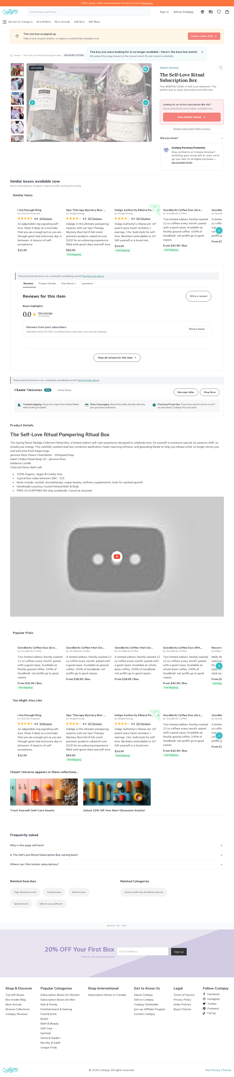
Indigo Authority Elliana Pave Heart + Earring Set (137, 210)
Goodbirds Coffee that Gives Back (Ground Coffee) (89, 647)
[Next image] (145, 102)
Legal (178, 988)
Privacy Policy (182, 999)
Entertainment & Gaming (56, 1009)
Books (44, 1018)
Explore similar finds (202, 36)
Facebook (212, 994)
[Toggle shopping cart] (227, 12)
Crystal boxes (54, 892)
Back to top (117, 926)
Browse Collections (17, 1009)
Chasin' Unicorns (169, 67)
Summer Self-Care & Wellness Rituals (144, 892)
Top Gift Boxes (14, 994)
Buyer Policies (182, 1009)
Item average (45, 313)
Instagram (212, 999)
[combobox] (88, 12)
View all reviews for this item (115, 357)
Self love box (78, 892)
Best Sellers (44, 21)
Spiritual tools (21, 903)
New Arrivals (62, 21)
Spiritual (45, 1033)
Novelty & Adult (50, 1042)
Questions (87, 283)
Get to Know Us (147, 988)
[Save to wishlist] (221, 68)
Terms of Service (184, 994)
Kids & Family (48, 1004)
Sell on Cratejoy (184, 12)
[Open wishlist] (219, 12)
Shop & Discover (18, 988)
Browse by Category (21, 21)
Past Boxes (68, 283)
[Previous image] (32, 102)
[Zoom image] (145, 69)
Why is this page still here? (27, 845)
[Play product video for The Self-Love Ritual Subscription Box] (117, 557)
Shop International (103, 988)
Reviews (28, 283)
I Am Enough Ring (29, 210)
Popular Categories (56, 988)
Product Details (47, 283)
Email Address (128, 951)
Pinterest (211, 1008)
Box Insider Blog (15, 999)
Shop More (210, 392)
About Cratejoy (143, 994)
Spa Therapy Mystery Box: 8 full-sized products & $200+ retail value (89, 210)
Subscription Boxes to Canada (107, 994)
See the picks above (88, 380)
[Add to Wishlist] (59, 208)
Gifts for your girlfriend (50, 903)
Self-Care (46, 1028)
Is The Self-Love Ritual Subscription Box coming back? (44, 854)
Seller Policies (182, 1004)
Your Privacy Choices (218, 1070)
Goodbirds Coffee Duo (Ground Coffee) (186, 210)
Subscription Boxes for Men (57, 999)
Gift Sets (79, 21)
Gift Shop (94, 21)
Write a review (197, 329)
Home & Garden (50, 1038)
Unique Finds (48, 1047)
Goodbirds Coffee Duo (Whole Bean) (186, 647)
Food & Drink (48, 1014)
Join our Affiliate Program (149, 1009)
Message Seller (186, 392)
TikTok (210, 1013)
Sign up (179, 951)
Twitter (210, 1003)
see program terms (182, 162)
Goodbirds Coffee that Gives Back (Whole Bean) (137, 647)
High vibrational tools (25, 892)
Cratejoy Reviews (16, 1014)
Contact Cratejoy (144, 1014)
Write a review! (198, 296)
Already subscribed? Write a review (191, 128)
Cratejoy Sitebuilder (146, 1004)
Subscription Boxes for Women (60, 994)
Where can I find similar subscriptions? (34, 864)
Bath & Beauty (49, 1023)
